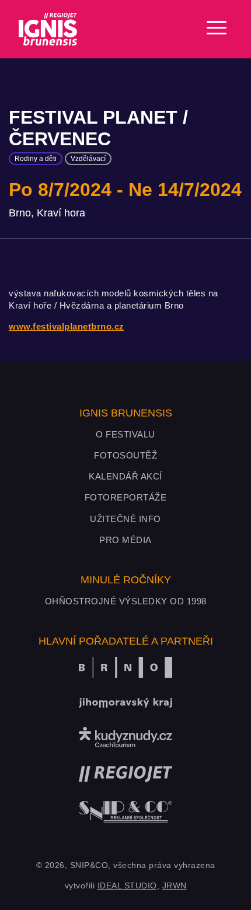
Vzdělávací (88, 159)
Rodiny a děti (36, 159)
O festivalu (125, 434)
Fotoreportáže (126, 497)
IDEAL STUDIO (127, 885)
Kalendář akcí (125, 476)
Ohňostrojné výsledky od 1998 (126, 601)
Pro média (125, 540)
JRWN (174, 885)
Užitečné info (125, 519)
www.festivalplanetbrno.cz (66, 326)
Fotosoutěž (125, 455)
